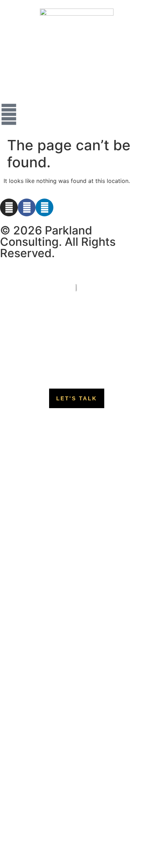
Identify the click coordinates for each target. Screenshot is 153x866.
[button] (76, 398)
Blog (76, 373)
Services (76, 341)
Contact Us (76, 357)
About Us (76, 324)
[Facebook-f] (27, 207)
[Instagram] (9, 207)
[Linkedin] (44, 207)
